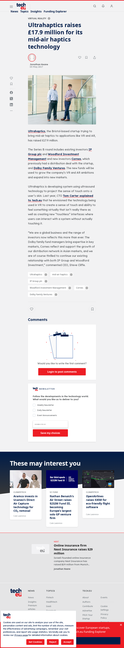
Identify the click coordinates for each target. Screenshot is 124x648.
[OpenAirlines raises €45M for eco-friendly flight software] (98, 479)
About (85, 597)
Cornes (76, 159)
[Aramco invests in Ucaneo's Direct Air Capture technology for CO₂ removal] (26, 479)
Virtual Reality (37, 18)
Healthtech (51, 602)
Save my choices (50, 433)
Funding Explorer (55, 11)
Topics (24, 11)
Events (104, 597)
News (14, 11)
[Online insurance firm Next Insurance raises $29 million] (40, 549)
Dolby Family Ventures (49, 168)
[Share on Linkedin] (11, 104)
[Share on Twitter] (11, 98)
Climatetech (19, 492)
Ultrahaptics (36, 131)
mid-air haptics (60, 274)
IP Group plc (36, 281)
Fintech (50, 597)
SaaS (48, 606)
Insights (36, 11)
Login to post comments (62, 371)
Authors (86, 602)
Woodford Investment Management (48, 287)
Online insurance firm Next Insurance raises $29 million (73, 549)
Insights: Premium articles (32, 605)
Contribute (87, 606)
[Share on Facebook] (11, 92)
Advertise (87, 610)
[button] (62, 99)
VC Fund (54, 492)
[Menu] (11, 7)
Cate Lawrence (19, 516)
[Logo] (22, 6)
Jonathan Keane (62, 568)
